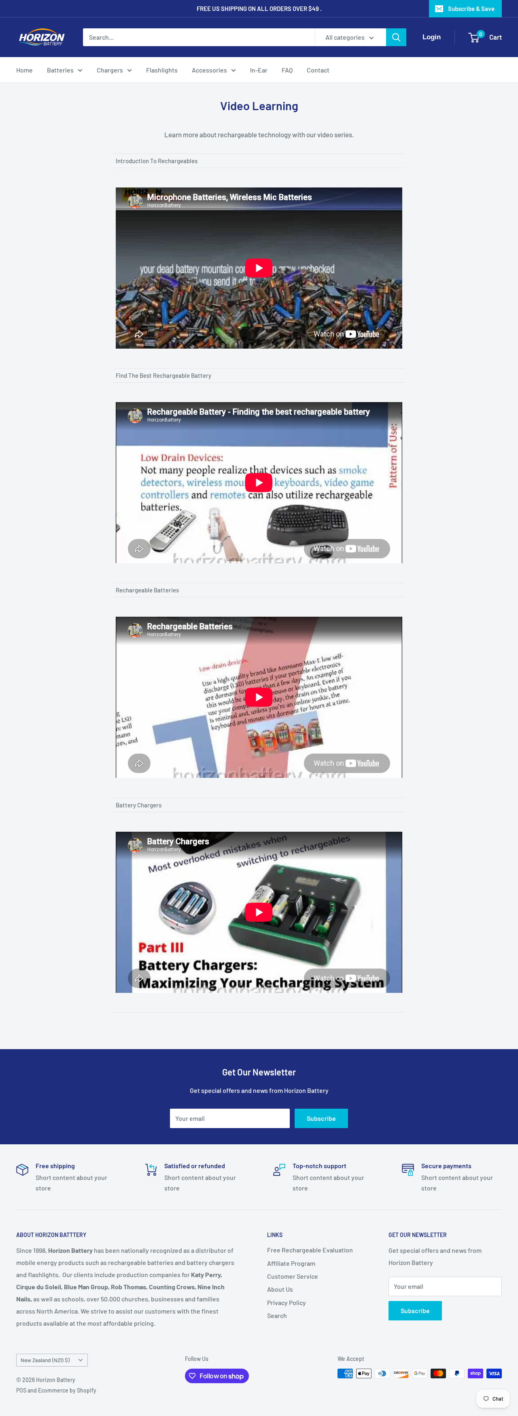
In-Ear (258, 70)
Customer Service (292, 1276)
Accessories (209, 70)
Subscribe (321, 1118)
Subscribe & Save (471, 8)
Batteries (60, 70)
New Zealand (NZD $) (45, 1359)
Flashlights (162, 70)
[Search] (396, 37)
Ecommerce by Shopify (67, 1390)
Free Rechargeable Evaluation (310, 1250)
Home (24, 70)
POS (21, 1390)
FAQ (287, 70)
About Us (280, 1289)
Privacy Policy (286, 1302)
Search (277, 1315)
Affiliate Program (291, 1263)
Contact (318, 70)
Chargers (110, 70)
